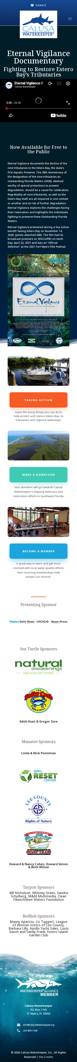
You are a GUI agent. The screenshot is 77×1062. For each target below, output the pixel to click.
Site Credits (46, 1057)
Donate (41, 5)
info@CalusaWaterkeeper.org (38, 1024)
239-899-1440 (30, 1030)
